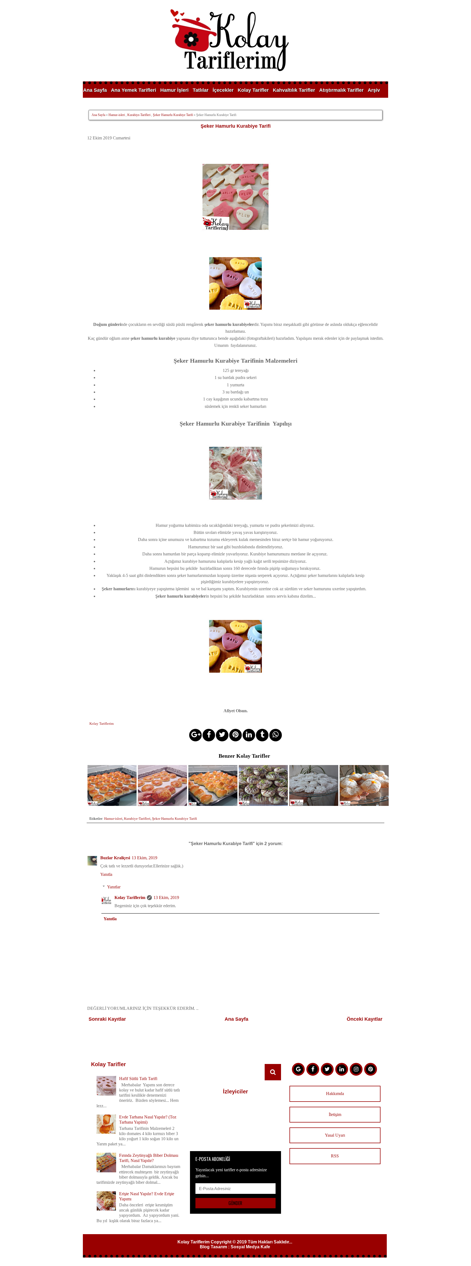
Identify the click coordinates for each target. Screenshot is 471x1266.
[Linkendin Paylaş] (249, 735)
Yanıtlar (113, 887)
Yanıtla (106, 874)
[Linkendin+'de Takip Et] (341, 1069)
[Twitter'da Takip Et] (327, 1069)
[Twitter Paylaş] (222, 735)
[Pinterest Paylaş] (235, 735)
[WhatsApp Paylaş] (275, 735)
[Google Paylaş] (195, 735)
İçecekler (223, 90)
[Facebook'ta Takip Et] (312, 1069)
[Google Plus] (298, 1069)
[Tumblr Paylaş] (262, 735)
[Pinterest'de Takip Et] (370, 1069)
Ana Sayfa (95, 90)
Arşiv (374, 90)
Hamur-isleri (116, 115)
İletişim (335, 1114)
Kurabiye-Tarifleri (138, 115)
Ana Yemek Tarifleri (133, 90)
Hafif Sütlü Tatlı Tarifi (138, 1078)
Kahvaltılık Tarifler (294, 90)
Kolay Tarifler (253, 90)
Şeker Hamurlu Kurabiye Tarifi (173, 115)
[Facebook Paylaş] (209, 735)
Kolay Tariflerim (129, 897)
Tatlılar (201, 90)
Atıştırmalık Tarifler (341, 90)
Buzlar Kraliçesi (115, 857)
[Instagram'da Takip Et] (356, 1069)
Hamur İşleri (174, 90)
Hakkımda (335, 1093)
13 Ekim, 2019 (144, 857)
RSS (335, 1156)
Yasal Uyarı (335, 1135)
